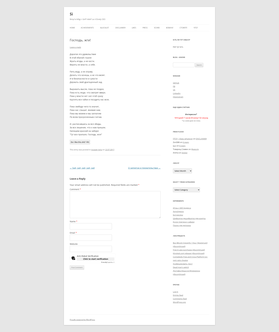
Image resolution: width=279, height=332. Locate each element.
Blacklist (104, 27)
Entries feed (178, 295)
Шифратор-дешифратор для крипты (189, 218)
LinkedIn (176, 93)
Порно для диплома (182, 225)
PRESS (145, 27)
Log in (175, 291)
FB (174, 86)
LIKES (134, 27)
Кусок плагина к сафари (183, 222)
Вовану (169, 27)
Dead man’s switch (181, 267)
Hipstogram (178, 97)
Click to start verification (95, 259)
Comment (75, 189)
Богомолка (178, 215)
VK (174, 90)
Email (73, 232)
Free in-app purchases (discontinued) (189, 250)
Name (73, 221)
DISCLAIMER (120, 27)
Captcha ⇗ (107, 262)
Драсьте (195, 149)
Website (74, 244)
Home (72, 27)
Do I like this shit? (80, 142)
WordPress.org (179, 302)
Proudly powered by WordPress (82, 319)
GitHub (176, 83)
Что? (196, 27)
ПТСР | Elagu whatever (183, 138)
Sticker (184, 152)
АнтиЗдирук (178, 211)
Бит (174, 145)
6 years (186, 142)
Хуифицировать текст (183, 263)
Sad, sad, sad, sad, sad (82, 168)
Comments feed (180, 298)
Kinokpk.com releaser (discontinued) (188, 253)
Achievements (87, 27)
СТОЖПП (183, 27)
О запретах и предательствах (144, 168)
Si (71, 14)
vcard (157, 27)
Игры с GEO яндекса (182, 208)
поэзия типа (96, 149)
